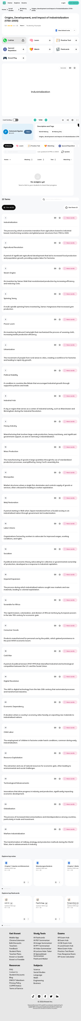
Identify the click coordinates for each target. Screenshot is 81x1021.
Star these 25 (73, 207)
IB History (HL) (23, 9)
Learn (21, 146)
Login (63, 3)
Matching (51, 146)
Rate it (22, 25)
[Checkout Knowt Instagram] (39, 996)
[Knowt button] (74, 30)
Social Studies (11, 9)
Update (67, 152)
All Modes (8, 146)
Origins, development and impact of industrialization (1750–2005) (52, 9)
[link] (17, 872)
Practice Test (35, 146)
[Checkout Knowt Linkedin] (57, 996)
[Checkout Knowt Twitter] (51, 996)
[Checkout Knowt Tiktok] (33, 996)
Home (10, 3)
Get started (73, 3)
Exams (24, 3)
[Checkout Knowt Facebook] (45, 996)
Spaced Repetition (68, 146)
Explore (17, 3)
